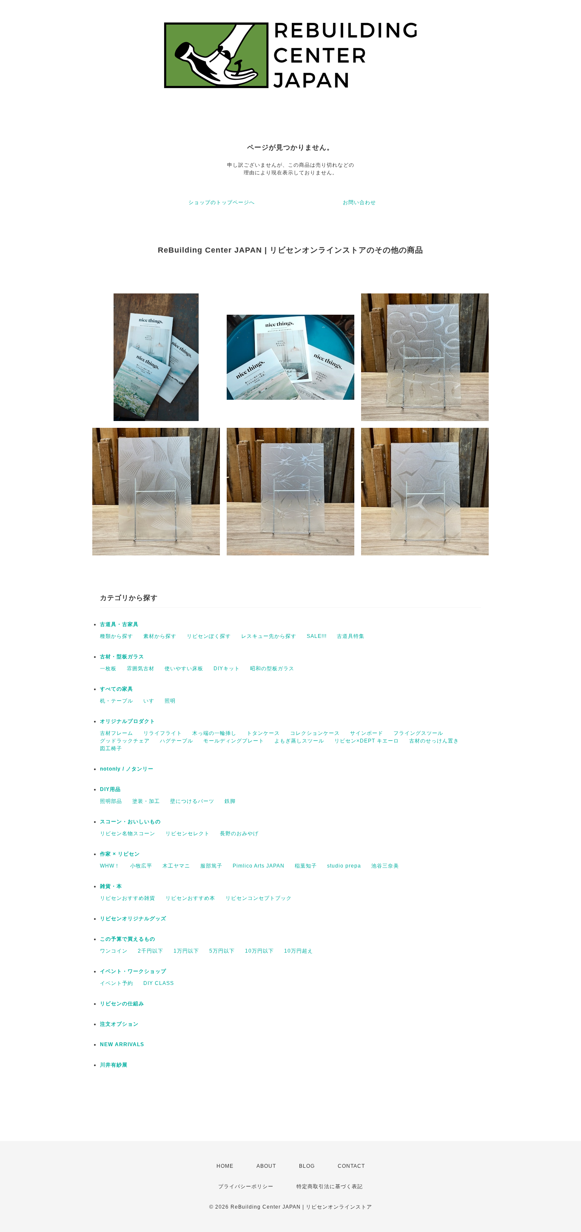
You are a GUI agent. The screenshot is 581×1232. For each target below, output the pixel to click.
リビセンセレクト (187, 834)
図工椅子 (111, 748)
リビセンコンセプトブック (258, 898)
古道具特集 (351, 636)
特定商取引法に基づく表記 (329, 1186)
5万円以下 (222, 951)
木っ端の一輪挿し (214, 733)
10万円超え (298, 951)
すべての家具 (116, 689)
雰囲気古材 (140, 668)
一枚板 (108, 668)
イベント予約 (116, 983)
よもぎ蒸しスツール (299, 741)
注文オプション (119, 1024)
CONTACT (351, 1166)
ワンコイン (114, 951)
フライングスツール (418, 733)
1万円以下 (186, 951)
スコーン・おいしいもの (130, 822)
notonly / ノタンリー (127, 769)
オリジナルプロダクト (127, 721)
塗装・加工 (146, 801)
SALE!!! (317, 636)
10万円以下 (259, 951)
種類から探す (116, 636)
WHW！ (110, 866)
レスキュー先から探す (268, 636)
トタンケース (263, 733)
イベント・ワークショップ (133, 971)
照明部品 (111, 801)
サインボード (366, 733)
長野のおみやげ (239, 834)
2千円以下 (150, 951)
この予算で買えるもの (127, 939)
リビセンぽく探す (209, 636)
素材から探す (160, 636)
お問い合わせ (359, 202)
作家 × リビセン (120, 854)
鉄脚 (230, 801)
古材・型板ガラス (122, 657)
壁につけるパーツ (192, 801)
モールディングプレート (233, 741)
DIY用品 (110, 789)
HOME (225, 1166)
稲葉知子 (306, 866)
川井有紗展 (114, 1065)
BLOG (307, 1166)
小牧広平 (141, 866)
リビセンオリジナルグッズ (133, 919)
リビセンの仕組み (122, 1004)
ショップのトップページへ (221, 202)
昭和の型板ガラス (272, 668)
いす (148, 701)
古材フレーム (116, 733)
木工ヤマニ (176, 866)
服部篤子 (211, 866)
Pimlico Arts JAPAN (259, 866)
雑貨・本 (111, 886)
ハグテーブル (176, 741)
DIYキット (227, 668)
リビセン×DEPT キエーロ (366, 741)
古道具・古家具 (119, 624)
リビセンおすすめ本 (190, 898)
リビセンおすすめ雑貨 (127, 898)
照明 (170, 701)
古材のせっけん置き (434, 741)
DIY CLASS (158, 983)
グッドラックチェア (125, 741)
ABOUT (266, 1166)
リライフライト (162, 733)
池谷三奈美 (385, 866)
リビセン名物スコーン (127, 834)
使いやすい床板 (184, 668)
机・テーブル (116, 701)
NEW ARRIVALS (122, 1044)
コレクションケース (315, 733)
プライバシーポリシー (245, 1186)
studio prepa (344, 866)
